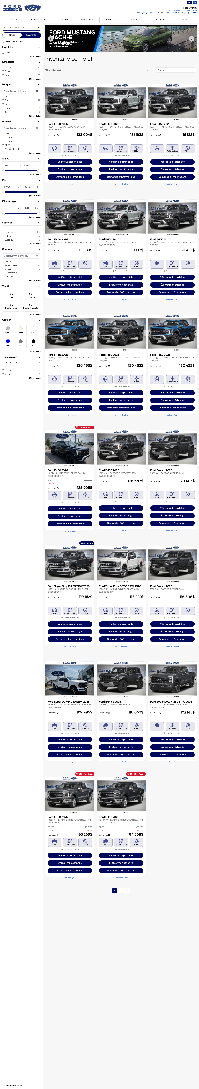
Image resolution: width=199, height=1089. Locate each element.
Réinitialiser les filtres (14, 42)
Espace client (87, 20)
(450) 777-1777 (148, 13)
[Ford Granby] (22, 7)
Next (191, 39)
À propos (184, 20)
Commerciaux (38, 20)
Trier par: (148, 70)
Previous (50, 39)
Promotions (136, 20)
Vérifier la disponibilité (70, 162)
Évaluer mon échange (70, 169)
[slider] (3, 170)
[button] (47, 102)
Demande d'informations (70, 177)
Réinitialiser (36, 56)
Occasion (63, 20)
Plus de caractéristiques (71, 155)
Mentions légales (69, 184)
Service (160, 20)
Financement (112, 20)
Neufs (14, 20)
